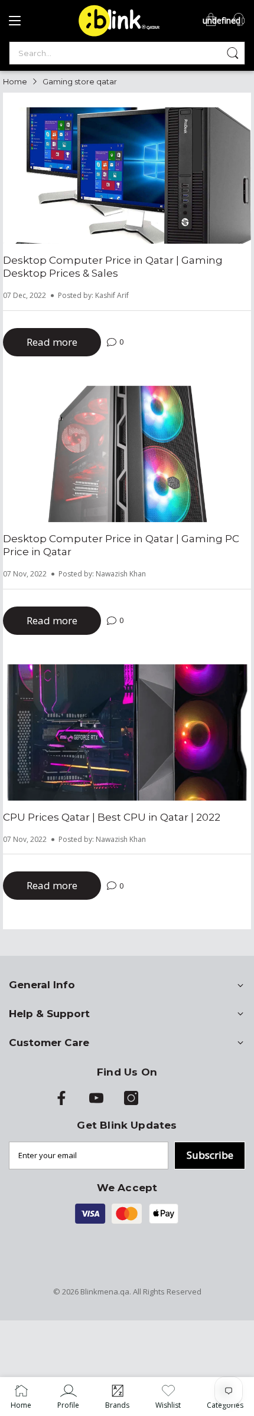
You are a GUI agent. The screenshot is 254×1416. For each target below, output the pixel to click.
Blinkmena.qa (104, 1291)
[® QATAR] (117, 35)
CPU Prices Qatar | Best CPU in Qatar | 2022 (111, 817)
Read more (52, 342)
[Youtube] (96, 1102)
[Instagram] (131, 1102)
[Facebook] (61, 1102)
